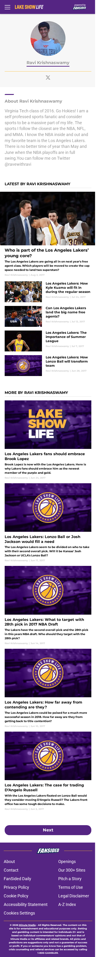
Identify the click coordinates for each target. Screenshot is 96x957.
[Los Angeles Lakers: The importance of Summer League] (48, 341)
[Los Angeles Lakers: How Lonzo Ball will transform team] (48, 365)
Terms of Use (70, 887)
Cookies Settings (19, 913)
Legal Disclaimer (73, 895)
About (9, 861)
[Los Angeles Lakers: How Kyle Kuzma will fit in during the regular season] (48, 291)
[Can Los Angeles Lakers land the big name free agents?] (48, 316)
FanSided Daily (17, 878)
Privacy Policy (16, 887)
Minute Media (27, 925)
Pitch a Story (70, 878)
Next (48, 830)
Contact (11, 870)
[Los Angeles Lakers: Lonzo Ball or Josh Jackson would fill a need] (48, 522)
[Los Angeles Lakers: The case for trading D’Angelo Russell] (48, 771)
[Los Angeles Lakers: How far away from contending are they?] (48, 688)
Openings (67, 861)
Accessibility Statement (26, 904)
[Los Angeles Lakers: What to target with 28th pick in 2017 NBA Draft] (48, 605)
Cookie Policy (16, 895)
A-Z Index (67, 904)
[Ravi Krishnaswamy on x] (48, 77)
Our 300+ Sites (71, 870)
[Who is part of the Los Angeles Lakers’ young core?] (48, 234)
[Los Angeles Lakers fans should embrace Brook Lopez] (48, 440)
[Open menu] (7, 7)
